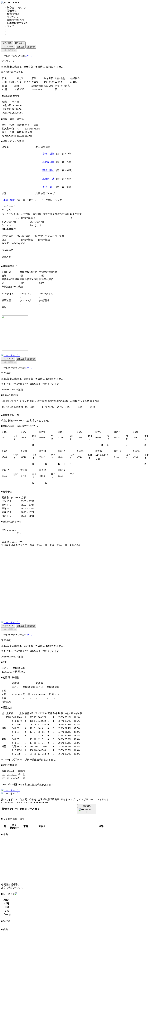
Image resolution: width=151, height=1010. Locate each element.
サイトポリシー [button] (85, 799)
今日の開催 (7, 43)
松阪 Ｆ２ (7, 501)
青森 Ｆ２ (7, 512)
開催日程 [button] (11, 10)
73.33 (63, 89)
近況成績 (20, 47)
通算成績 (31, 47)
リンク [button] (10, 26)
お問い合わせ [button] (29, 799)
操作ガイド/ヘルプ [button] (11, 799)
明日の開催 (19, 43)
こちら (28, 56)
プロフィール (8, 47)
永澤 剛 (47, 187)
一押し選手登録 (9, 50)
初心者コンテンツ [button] (16, 7)
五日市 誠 (48, 178)
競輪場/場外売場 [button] (15, 20)
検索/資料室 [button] (13, 13)
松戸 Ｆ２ (7, 516)
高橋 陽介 (48, 170)
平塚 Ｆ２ (7, 508)
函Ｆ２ (104, 455)
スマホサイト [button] (102, 799)
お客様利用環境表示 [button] (48, 799)
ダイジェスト (90, 810)
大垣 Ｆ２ (7, 505)
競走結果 (87, 806)
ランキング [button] (13, 17)
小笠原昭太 (48, 162)
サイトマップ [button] (68, 799)
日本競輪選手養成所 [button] (17, 23)
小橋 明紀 (48, 153)
